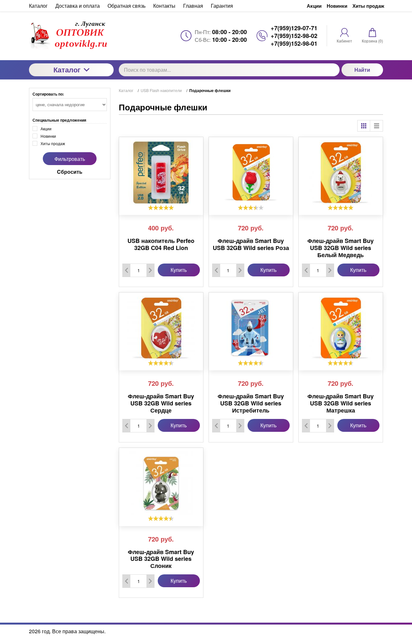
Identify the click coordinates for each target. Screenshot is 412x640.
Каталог (66, 69)
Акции (314, 5)
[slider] (161, 207)
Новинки (337, 5)
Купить (179, 270)
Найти (362, 69)
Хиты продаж (368, 5)
